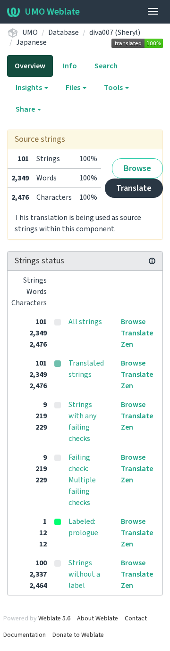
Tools (114, 87)
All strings (85, 322)
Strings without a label (84, 574)
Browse (137, 168)
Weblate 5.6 (54, 618)
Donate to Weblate (78, 635)
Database (63, 32)
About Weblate (97, 618)
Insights (29, 87)
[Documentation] (152, 261)
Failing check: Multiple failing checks (82, 480)
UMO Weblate (52, 11)
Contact (136, 618)
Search (106, 66)
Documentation (24, 635)
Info (70, 66)
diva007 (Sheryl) (114, 32)
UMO (30, 32)
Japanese (31, 42)
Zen (127, 344)
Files (74, 87)
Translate (134, 188)
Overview (30, 66)
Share (26, 109)
